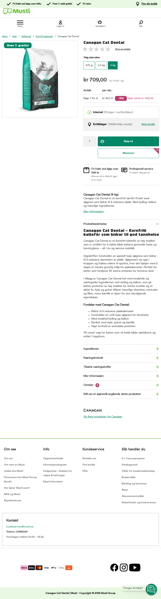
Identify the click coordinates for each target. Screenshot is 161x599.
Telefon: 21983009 (16, 532)
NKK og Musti (12, 494)
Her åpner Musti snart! (17, 488)
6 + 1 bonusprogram (133, 458)
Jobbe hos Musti (13, 471)
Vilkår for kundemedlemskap (138, 471)
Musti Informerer (53, 481)
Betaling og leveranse (134, 483)
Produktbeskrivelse (95, 224)
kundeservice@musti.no (20, 526)
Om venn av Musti (14, 465)
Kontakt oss (89, 458)
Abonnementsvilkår (133, 496)
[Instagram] (123, 567)
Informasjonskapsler (55, 465)
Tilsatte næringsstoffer (97, 367)
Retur (125, 490)
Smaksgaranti (130, 465)
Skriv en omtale (122, 49)
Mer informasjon (93, 211)
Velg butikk (148, 124)
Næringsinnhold (93, 358)
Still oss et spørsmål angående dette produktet (112, 394)
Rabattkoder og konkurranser (139, 502)
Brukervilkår (129, 477)
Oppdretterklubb (53, 458)
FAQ (85, 471)
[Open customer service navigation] (151, 589)
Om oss (8, 458)
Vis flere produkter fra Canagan (102, 416)
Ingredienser (91, 348)
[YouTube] (134, 567)
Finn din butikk (149, 4)
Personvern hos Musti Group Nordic (20, 479)
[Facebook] (114, 567)
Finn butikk (88, 465)
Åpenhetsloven (12, 500)
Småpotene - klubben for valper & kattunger (57, 473)
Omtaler (90, 385)
